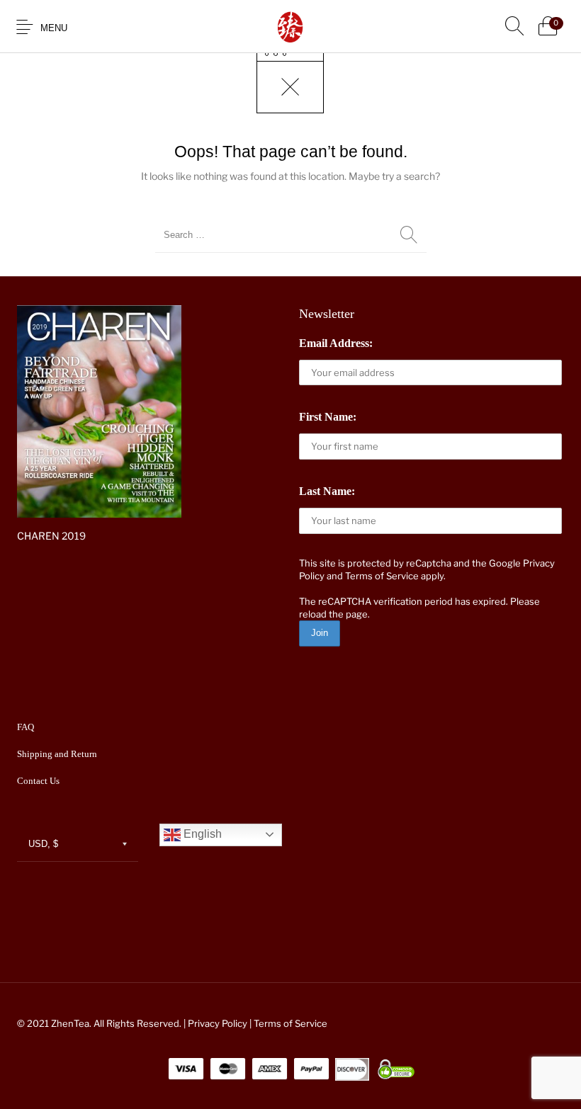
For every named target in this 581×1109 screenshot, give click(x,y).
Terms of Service (382, 575)
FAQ (25, 727)
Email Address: (336, 343)
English (201, 834)
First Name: (327, 417)
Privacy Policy (217, 1023)
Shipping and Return (57, 754)
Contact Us (38, 780)
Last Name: (327, 491)
